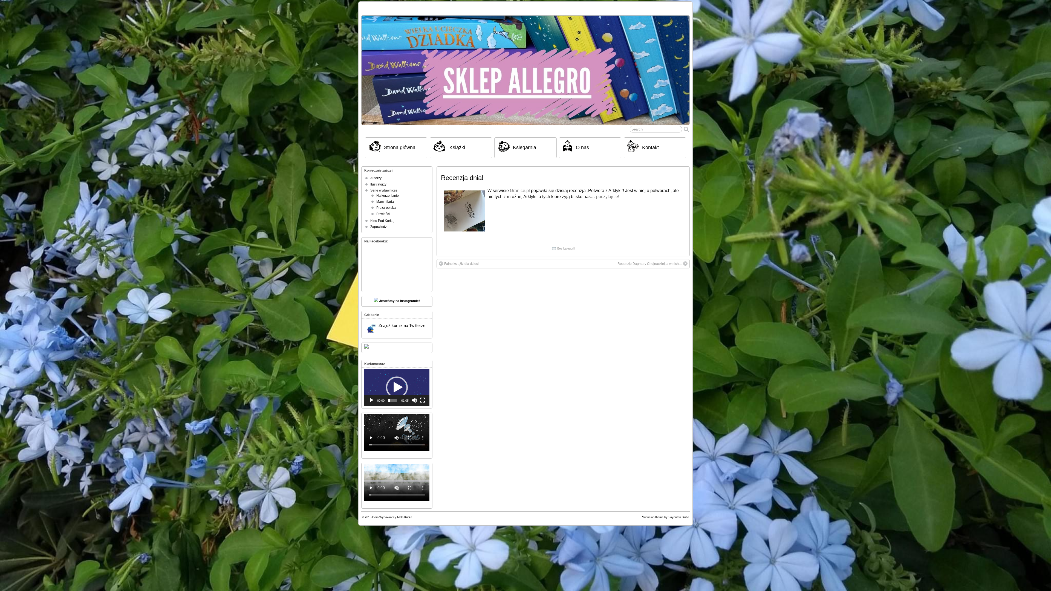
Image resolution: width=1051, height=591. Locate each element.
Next (682, 69)
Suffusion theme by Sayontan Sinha (665, 517)
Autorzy (376, 178)
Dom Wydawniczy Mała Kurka (392, 517)
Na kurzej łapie (387, 196)
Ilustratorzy (378, 184)
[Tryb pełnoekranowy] (422, 400)
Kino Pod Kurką (382, 221)
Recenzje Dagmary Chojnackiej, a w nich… (649, 264)
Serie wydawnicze (383, 190)
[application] (396, 387)
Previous (368, 69)
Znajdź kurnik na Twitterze (402, 325)
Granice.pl (520, 190)
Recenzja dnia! (462, 177)
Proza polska (386, 208)
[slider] (392, 400)
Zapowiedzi (379, 227)
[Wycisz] (414, 400)
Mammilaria (385, 202)
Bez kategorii (565, 248)
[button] (397, 387)
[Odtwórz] (371, 400)
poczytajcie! (607, 196)
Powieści (383, 214)
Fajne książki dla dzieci (461, 264)
